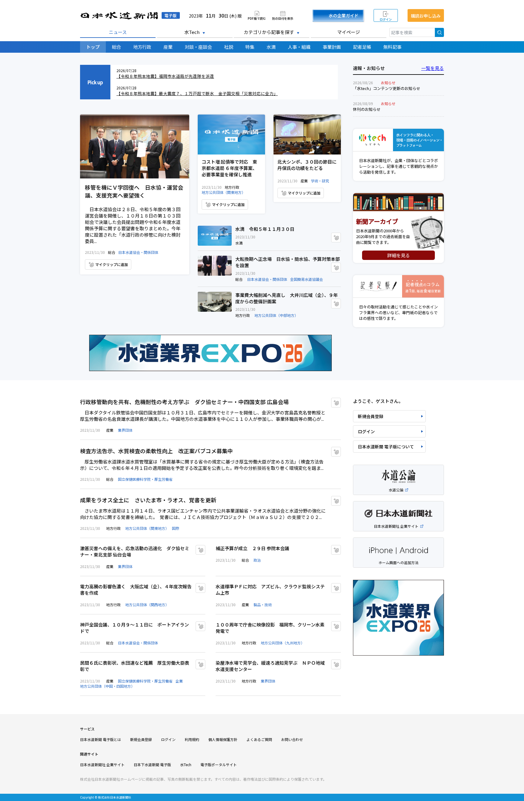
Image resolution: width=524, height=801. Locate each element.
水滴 (271, 47)
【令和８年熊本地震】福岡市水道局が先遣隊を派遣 (165, 76)
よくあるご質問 (259, 739)
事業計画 (332, 47)
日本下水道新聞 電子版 (152, 764)
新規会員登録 (370, 416)
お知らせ (388, 82)
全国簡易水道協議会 (306, 279)
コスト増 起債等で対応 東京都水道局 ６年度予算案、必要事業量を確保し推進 (231, 135)
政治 (257, 560)
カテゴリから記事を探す (269, 32)
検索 (439, 32)
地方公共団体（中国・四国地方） (107, 686)
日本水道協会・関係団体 (138, 252)
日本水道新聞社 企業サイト (102, 764)
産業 (168, 47)
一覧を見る (432, 68)
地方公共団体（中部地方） (276, 315)
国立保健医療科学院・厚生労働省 (145, 479)
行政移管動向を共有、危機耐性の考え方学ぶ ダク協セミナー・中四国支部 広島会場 (184, 402)
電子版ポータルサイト (218, 764)
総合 (116, 47)
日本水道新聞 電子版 (130, 15)
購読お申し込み (426, 16)
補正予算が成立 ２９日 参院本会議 (252, 548)
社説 (228, 47)
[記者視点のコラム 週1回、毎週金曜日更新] (398, 286)
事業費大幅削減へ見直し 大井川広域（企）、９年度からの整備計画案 (215, 302)
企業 (179, 680)
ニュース (118, 32)
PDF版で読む (257, 18)
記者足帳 (362, 47)
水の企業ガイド (343, 15)
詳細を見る (398, 255)
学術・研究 (320, 180)
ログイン (386, 19)
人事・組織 (299, 47)
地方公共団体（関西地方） (147, 604)
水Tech (192, 32)
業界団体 (125, 430)
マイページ (348, 32)
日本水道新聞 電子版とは (100, 739)
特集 (249, 47)
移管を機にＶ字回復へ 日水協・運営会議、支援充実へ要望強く (134, 146)
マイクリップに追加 (111, 264)
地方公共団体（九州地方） (282, 642)
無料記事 (392, 47)
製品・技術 (263, 604)
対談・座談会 (198, 47)
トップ (93, 47)
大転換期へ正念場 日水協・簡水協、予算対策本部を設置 (215, 266)
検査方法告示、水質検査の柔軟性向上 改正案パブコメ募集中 (156, 451)
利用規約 (192, 739)
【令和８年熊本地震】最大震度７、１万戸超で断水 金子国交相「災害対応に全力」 (197, 93)
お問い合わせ (292, 739)
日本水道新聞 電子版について (386, 447)
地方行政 (142, 47)
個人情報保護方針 (222, 739)
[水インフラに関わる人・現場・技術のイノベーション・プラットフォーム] (398, 140)
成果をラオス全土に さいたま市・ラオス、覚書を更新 (148, 500)
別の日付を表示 (282, 18)
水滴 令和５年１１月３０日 (215, 236)
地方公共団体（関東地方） (223, 192)
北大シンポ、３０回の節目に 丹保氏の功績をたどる (307, 135)
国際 (175, 528)
